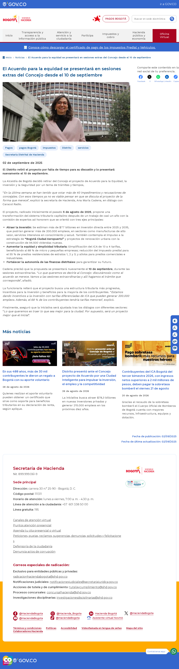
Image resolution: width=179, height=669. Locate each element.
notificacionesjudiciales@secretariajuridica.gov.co (84, 582)
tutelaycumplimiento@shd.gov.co (93, 587)
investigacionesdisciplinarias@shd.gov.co (84, 597)
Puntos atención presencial (32, 525)
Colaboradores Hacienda (28, 631)
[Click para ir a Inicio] (23, 19)
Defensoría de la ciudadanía (32, 546)
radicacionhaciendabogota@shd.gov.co (40, 576)
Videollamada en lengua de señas (102, 628)
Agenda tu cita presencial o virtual (37, 530)
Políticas (51, 628)
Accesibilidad (69, 628)
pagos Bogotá (27, 147)
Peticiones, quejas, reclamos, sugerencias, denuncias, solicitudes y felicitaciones (67, 538)
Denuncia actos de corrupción (34, 551)
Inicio (8, 58)
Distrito (66, 147)
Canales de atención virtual (32, 520)
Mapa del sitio (134, 628)
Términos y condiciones (27, 628)
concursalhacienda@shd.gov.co (69, 592)
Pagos (9, 147)
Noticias (20, 57)
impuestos (49, 147)
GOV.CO (170, 4)
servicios (83, 147)
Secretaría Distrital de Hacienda (24, 154)
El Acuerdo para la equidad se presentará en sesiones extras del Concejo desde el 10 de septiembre (89, 57)
